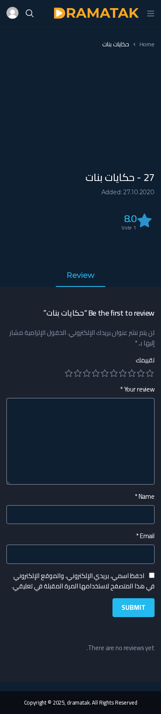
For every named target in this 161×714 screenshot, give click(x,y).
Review (80, 275)
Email (145, 536)
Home (147, 44)
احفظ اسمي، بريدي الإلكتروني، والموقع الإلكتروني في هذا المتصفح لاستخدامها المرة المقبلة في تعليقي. (83, 580)
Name (145, 496)
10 (68, 373)
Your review (137, 389)
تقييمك (145, 360)
